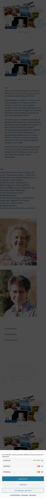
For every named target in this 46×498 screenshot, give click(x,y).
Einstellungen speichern (23, 490)
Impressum (24, 495)
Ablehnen (23, 485)
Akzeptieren (23, 479)
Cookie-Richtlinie (15, 495)
